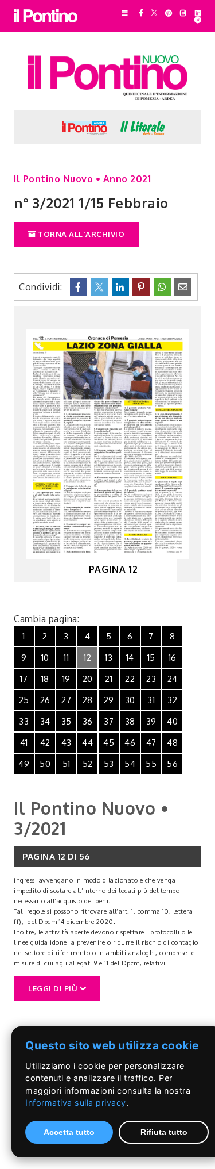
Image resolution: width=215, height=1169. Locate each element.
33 (24, 721)
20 (88, 678)
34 (45, 721)
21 (108, 678)
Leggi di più (54, 988)
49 (23, 763)
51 (66, 763)
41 (24, 742)
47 (151, 742)
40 (172, 721)
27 (66, 700)
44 (87, 742)
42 (45, 742)
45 (108, 742)
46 (129, 742)
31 (151, 700)
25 (24, 700)
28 (88, 700)
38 (130, 721)
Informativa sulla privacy (75, 1102)
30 (130, 700)
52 (88, 763)
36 (88, 721)
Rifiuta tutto (163, 1132)
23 (151, 678)
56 (172, 763)
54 (129, 763)
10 (45, 657)
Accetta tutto (69, 1132)
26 (45, 700)
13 (108, 657)
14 (130, 657)
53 (109, 763)
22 (130, 678)
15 (151, 657)
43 (66, 742)
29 (109, 700)
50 (45, 763)
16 (173, 657)
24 (172, 678)
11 (66, 657)
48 (172, 742)
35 (66, 721)
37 (109, 721)
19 (66, 678)
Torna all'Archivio (80, 234)
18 (45, 678)
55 (151, 763)
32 (172, 700)
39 (151, 721)
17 (24, 678)
